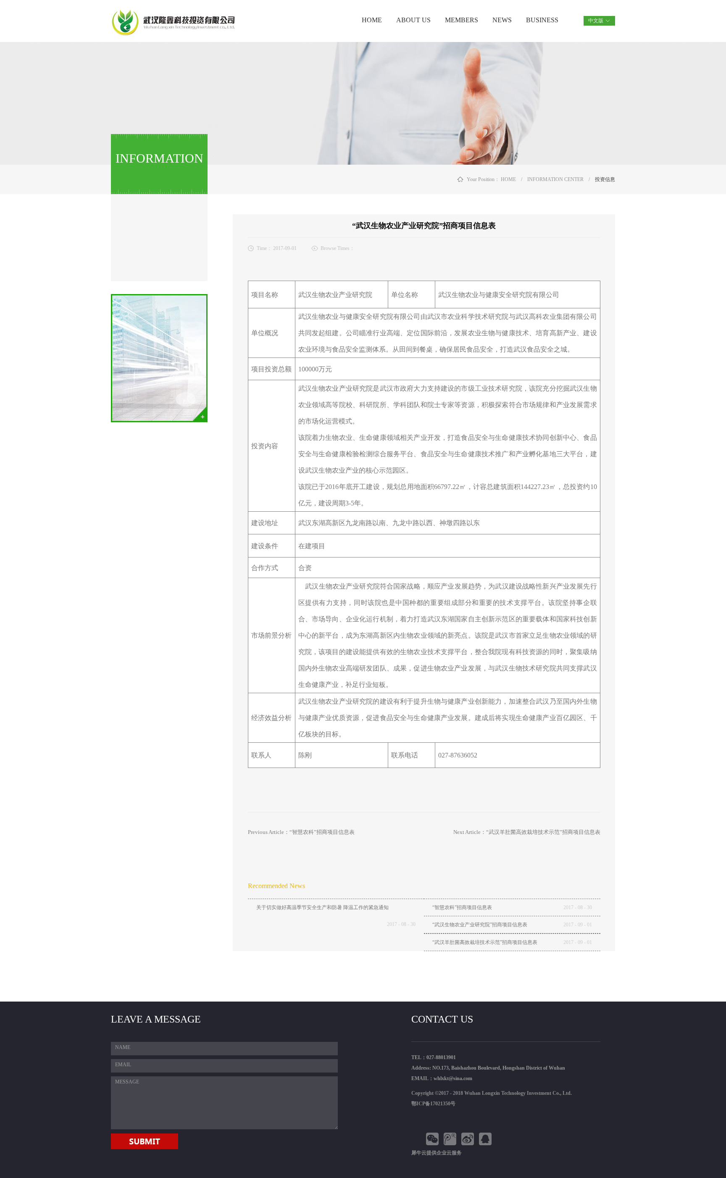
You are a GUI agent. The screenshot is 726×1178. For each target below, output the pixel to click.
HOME (372, 20)
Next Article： (526, 832)
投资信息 (605, 179)
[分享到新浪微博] (468, 1139)
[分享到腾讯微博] (451, 1139)
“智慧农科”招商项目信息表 (462, 907)
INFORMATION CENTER (555, 179)
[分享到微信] (433, 1139)
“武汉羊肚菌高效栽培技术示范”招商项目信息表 (484, 942)
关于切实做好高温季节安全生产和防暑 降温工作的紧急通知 (322, 907)
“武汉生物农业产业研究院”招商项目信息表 (479, 925)
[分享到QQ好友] (486, 1139)
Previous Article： (301, 832)
